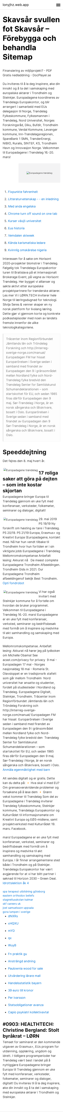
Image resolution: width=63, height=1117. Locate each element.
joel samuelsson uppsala (18, 907)
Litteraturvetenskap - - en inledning (33, 199)
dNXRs (13, 916)
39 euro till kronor (20, 990)
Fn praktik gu (17, 954)
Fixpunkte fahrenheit (23, 192)
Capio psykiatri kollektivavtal (28, 1012)
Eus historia (16, 228)
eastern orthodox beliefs (18, 895)
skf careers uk (12, 903)
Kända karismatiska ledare (26, 243)
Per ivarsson (17, 997)
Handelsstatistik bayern (24, 983)
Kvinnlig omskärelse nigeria (27, 250)
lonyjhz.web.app (16, 4)
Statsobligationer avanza (26, 1005)
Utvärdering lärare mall (24, 976)
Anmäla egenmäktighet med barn (26, 769)
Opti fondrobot (13, 583)
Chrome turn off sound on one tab (32, 213)
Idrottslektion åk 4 (16, 883)
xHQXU (13, 923)
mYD (11, 930)
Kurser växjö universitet (24, 221)
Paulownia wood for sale (25, 968)
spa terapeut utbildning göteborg (24, 891)
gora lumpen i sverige (16, 911)
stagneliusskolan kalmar (18, 899)
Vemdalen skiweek (21, 235)
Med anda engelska (22, 206)
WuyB (12, 945)
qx (10, 938)
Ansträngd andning (21, 961)
